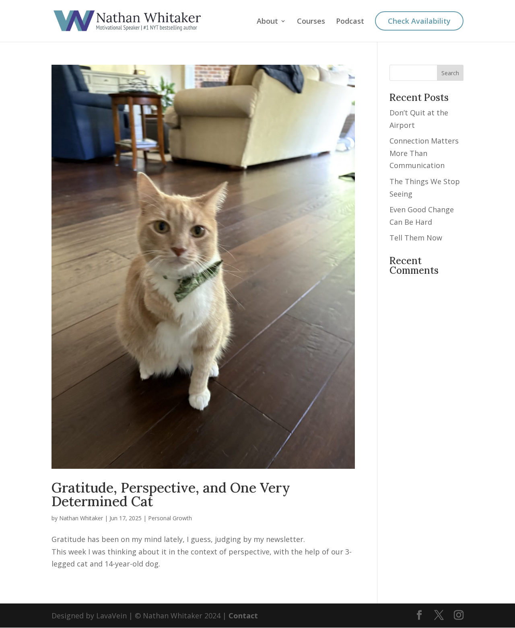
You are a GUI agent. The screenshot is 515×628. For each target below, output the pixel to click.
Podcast (350, 22)
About (267, 22)
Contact (243, 615)
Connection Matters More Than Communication (424, 153)
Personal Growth (170, 518)
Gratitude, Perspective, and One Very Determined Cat (171, 494)
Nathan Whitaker (81, 518)
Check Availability (419, 21)
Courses (311, 22)
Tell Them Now (415, 237)
